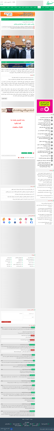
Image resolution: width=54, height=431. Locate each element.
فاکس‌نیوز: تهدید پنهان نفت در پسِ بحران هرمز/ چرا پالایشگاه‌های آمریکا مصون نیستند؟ (43, 138)
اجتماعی (35, 7)
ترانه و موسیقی (8, 259)
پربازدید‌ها (51, 170)
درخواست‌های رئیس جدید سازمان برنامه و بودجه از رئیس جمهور (22, 189)
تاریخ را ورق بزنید (7, 260)
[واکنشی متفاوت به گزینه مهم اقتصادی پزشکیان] (23, 157)
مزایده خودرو (8, 264)
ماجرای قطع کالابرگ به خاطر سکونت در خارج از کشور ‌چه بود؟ (44, 120)
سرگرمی (8, 7)
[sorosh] (31, 223)
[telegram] (15, 220)
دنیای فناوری (20, 260)
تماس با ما (27, 419)
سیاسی (43, 7)
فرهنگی (12, 7)
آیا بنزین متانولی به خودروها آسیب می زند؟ (44, 131)
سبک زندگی (27, 7)
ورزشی (20, 7)
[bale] (31, 220)
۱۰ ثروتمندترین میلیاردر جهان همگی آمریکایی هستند (44, 128)
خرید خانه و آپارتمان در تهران (17, 264)
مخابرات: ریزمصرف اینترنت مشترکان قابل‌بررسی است (44, 142)
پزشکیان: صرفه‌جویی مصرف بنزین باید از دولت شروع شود (44, 134)
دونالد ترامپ (25, 424)
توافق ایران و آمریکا (18, 425)
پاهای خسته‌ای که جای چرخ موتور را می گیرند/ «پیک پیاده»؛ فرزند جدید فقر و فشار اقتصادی (44, 152)
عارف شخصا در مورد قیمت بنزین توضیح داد (43, 160)
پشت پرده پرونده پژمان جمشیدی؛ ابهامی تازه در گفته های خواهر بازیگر (22, 77)
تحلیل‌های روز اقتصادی (18, 257)
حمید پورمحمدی (24, 153)
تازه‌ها (52, 114)
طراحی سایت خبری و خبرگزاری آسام (5, 429)
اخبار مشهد (8, 257)
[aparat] (26, 220)
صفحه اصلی (52, 7)
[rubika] (20, 220)
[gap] (4, 223)
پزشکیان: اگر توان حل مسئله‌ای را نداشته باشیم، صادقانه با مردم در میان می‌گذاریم (19, 191)
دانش (23, 7)
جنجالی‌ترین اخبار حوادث (29, 259)
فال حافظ (31, 424)
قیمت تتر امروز (31, 262)
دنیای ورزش (20, 259)
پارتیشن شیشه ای (19, 266)
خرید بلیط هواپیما (30, 264)
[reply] (2, 327)
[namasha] (20, 223)
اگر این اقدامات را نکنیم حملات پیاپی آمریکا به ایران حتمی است (44, 206)
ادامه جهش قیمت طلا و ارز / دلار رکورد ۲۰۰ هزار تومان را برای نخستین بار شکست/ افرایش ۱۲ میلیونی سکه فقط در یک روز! (45, 181)
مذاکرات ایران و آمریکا (16, 424)
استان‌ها (16, 7)
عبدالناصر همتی (7, 424)
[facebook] (18, 157)
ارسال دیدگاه (6, 321)
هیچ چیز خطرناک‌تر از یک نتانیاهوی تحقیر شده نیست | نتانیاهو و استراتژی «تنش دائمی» (45, 215)
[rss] (2, 4)
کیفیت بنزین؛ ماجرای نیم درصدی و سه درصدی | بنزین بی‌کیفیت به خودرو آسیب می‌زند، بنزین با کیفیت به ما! (44, 124)
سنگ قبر (9, 262)
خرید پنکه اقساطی (19, 262)
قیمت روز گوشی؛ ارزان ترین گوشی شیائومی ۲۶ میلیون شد (43, 148)
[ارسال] (30, 62)
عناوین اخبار (47, 7)
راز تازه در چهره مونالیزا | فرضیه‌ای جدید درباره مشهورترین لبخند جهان (45, 223)
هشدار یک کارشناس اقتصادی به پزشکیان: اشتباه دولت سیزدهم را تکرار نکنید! (20, 196)
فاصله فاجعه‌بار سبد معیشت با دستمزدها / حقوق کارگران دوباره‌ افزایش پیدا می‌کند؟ (20, 79)
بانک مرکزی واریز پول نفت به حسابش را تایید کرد (44, 195)
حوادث (31, 7)
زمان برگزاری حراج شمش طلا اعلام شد (44, 158)
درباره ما (31, 419)
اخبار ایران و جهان (30, 260)
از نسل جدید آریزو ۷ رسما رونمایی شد (46, 197)
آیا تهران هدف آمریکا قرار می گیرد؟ (46, 203)
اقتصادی (39, 7)
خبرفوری (43, 429)
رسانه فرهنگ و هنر (30, 257)
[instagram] (26, 223)
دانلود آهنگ (31, 266)
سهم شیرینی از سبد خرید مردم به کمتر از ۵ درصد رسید (44, 188)
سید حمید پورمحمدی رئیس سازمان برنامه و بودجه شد (24, 194)
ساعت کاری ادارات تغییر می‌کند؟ (45, 155)
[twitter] (21, 157)
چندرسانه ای (52, 9)
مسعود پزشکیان (26, 425)
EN (13, 2)
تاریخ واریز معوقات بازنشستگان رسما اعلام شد (45, 190)
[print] (31, 62)
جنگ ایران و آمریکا (45, 424)
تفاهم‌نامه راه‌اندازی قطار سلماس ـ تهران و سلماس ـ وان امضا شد (43, 145)
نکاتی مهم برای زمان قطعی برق (45, 117)
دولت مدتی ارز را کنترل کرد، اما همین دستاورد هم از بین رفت (23, 199)
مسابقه (23, 419)
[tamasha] (9, 220)
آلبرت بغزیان (30, 153)
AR (14, 2)
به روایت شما (4, 7)
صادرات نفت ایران (35, 425)
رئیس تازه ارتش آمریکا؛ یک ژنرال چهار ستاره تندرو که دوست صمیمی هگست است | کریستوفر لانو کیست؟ (44, 219)
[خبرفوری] (48, 3)
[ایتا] (4, 220)
